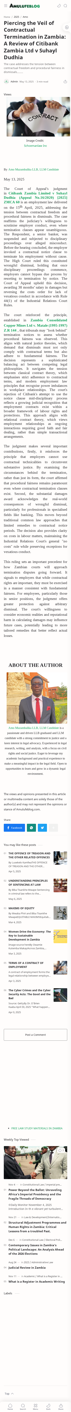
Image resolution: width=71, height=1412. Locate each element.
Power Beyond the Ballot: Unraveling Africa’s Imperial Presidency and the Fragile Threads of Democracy (35, 1194)
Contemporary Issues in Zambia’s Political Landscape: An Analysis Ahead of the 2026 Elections (36, 1249)
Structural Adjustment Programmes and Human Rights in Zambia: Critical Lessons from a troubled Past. (37, 1227)
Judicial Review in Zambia (27, 1267)
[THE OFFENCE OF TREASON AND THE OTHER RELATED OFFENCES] (60, 858)
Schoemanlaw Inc (35, 145)
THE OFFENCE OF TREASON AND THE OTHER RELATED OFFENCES (29, 855)
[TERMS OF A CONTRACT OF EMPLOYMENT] (60, 967)
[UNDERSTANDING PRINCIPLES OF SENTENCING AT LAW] (60, 885)
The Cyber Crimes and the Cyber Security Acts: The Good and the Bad (30, 994)
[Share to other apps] (53, 828)
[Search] (65, 5)
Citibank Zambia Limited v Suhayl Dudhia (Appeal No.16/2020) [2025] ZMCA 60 (35, 197)
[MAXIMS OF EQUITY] (60, 913)
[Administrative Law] (42, 1262)
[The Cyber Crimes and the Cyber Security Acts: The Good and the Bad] (60, 995)
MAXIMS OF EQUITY (21, 908)
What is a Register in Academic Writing (37, 1281)
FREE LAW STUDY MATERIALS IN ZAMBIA (36, 1128)
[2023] (27, 1262)
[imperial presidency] (57, 1184)
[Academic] (30, 1276)
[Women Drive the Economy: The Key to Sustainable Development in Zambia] (60, 936)
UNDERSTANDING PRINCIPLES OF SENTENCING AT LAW (28, 882)
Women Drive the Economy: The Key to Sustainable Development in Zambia (30, 935)
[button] (59, 5)
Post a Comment (35, 1035)
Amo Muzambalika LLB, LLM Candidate (33, 169)
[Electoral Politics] (55, 1240)
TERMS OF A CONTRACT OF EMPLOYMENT (26, 965)
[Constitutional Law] (34, 1184)
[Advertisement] (35, 1081)
